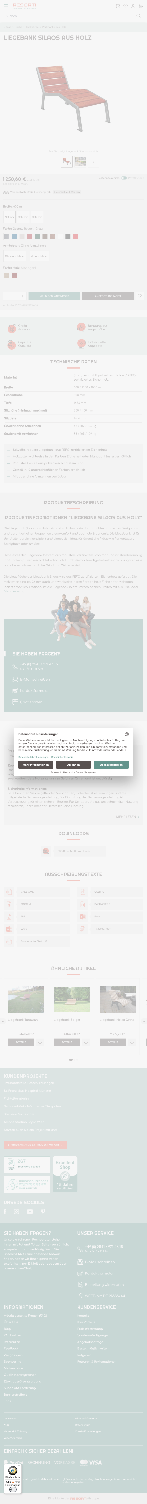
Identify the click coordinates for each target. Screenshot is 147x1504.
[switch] (13, 1489)
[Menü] (19, 1466)
